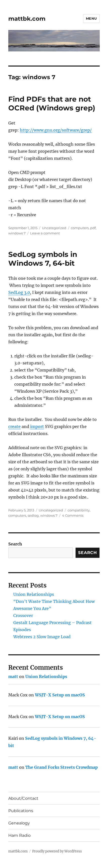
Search (15, 543)
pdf (93, 228)
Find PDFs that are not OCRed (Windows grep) (51, 103)
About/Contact (23, 798)
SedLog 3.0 (19, 292)
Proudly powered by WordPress (57, 851)
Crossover (23, 615)
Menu (91, 18)
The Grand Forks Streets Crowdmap (61, 767)
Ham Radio (19, 835)
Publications (20, 810)
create (14, 426)
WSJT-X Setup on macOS (60, 694)
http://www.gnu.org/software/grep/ (56, 130)
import (37, 426)
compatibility (79, 510)
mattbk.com (26, 18)
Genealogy (19, 823)
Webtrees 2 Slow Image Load (42, 636)
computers (80, 228)
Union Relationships (33, 594)
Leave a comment (45, 233)
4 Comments (72, 515)
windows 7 (17, 233)
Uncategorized (54, 228)
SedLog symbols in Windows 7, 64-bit (42, 258)
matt (13, 676)
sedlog (33, 515)
